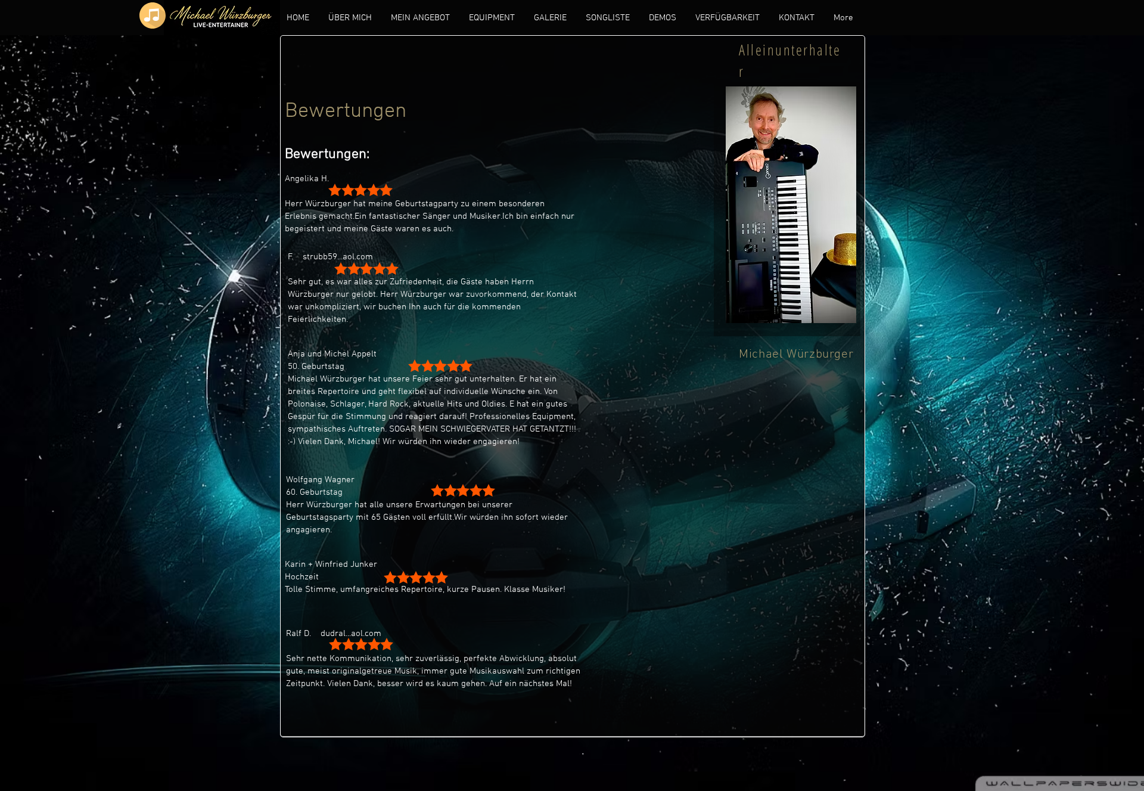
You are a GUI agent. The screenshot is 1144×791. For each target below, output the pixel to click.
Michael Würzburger (796, 354)
